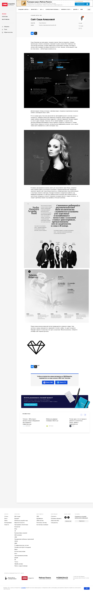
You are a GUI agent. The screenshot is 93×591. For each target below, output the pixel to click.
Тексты (16, 561)
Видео (16, 549)
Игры (16, 528)
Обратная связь (55, 520)
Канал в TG (63, 382)
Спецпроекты (54, 522)
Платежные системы (42, 522)
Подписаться (81, 521)
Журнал (4, 13)
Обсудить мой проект (31, 404)
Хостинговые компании (42, 524)
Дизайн (16, 557)
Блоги (5, 518)
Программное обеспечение (21, 524)
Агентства (5, 16)
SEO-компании (18, 535)
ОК (87, 588)
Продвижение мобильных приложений (24, 539)
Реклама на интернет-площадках (23, 547)
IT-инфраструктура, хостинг (22, 545)
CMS (38, 516)
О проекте (53, 516)
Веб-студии (17, 516)
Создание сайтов (35, 15)
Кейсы (6, 520)
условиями (23, 587)
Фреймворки (40, 518)
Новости (6, 524)
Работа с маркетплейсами (21, 566)
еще (89, 9)
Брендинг (17, 518)
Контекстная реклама (20, 551)
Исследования (8, 522)
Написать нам (68, 521)
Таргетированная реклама (21, 555)
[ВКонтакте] (32, 33)
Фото (16, 553)
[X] (35, 33)
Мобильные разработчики (21, 520)
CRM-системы (40, 520)
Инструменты (5, 19)
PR (15, 559)
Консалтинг (17, 526)
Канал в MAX (49, 382)
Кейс (41, 15)
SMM (16, 543)
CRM (16, 537)
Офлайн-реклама (19, 563)
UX (15, 531)
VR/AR (16, 541)
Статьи (6, 516)
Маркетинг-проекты (20, 522)
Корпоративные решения (21, 533)
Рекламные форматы (56, 518)
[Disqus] (55, 466)
